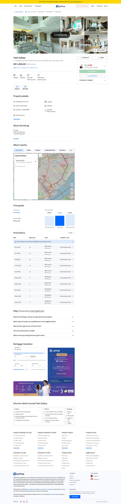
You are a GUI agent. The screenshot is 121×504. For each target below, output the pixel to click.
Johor (34, 12)
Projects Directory (90, 466)
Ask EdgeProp (37, 311)
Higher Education (50, 150)
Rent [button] (20, 6)
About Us (71, 478)
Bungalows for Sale (18, 458)
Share (102, 58)
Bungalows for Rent (42, 458)
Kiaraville (64, 438)
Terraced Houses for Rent (44, 463)
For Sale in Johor (17, 440)
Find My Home (89, 463)
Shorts (63, 468)
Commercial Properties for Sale (21, 466)
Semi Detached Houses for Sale (21, 461)
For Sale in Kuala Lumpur (19, 436)
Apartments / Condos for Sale (20, 456)
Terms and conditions (74, 480)
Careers (71, 476)
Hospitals (62, 150)
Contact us (72, 484)
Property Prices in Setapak (92, 438)
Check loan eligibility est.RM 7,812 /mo (27, 68)
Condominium (49, 12)
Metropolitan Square (67, 440)
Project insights (48, 489)
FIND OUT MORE (61, 374)
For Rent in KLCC (42, 445)
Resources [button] (100, 6)
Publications (65, 458)
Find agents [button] (38, 6)
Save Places (18, 150)
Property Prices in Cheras (92, 436)
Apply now (26, 394)
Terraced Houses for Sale (19, 463)
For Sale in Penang (17, 438)
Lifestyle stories (66, 466)
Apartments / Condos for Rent (45, 456)
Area (40, 489)
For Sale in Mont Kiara (18, 443)
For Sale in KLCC (17, 445)
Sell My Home (89, 461)
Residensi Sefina (66, 443)
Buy (29, 12)
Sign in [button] (106, 6)
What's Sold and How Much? (92, 456)
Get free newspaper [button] (82, 6)
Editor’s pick (65, 456)
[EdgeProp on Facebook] (21, 502)
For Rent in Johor (42, 440)
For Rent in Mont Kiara (43, 443)
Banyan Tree (65, 436)
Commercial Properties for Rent (45, 466)
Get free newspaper (76, 1)
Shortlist (86, 58)
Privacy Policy (72, 482)
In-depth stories (66, 463)
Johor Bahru (41, 12)
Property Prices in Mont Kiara (93, 440)
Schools (37, 150)
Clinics (29, 150)
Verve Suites (65, 445)
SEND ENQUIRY (93, 76)
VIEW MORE (16, 448)
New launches (28, 6)
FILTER (70, 233)
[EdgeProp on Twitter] (27, 502)
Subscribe (75, 497)
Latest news (65, 461)
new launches (52, 494)
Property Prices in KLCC (92, 445)
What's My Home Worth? (92, 458)
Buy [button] (16, 6)
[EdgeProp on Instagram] (24, 502)
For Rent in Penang (42, 438)
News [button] (92, 6)
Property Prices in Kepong (92, 443)
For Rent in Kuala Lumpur (44, 436)
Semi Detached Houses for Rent (45, 461)
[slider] (44, 353)
